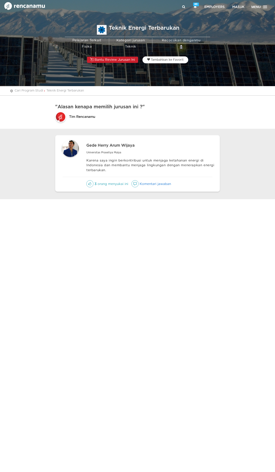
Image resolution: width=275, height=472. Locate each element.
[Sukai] (89, 184)
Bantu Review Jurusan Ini (114, 59)
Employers (214, 7)
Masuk (238, 7)
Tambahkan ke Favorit (167, 59)
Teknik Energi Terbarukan (65, 90)
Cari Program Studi (29, 90)
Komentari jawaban (155, 184)
